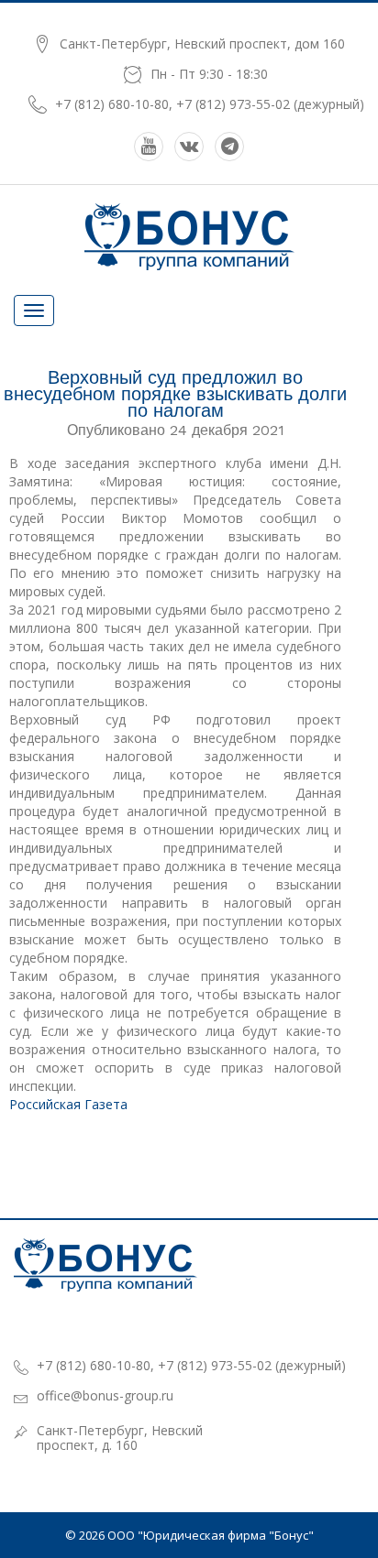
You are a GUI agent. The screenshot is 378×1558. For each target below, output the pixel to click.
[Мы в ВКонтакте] (189, 146)
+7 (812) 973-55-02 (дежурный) (270, 104)
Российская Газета (68, 1104)
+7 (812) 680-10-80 (112, 104)
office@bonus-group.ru (105, 1395)
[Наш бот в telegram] (229, 146)
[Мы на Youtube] (148, 146)
